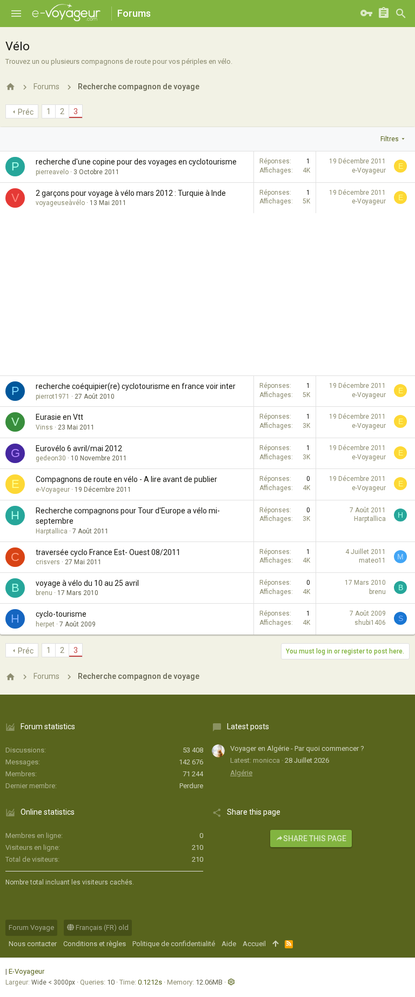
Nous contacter (33, 944)
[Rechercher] (401, 13)
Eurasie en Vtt (59, 417)
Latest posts (248, 726)
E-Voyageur (26, 971)
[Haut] (275, 944)
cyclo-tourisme (61, 614)
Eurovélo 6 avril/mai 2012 (79, 448)
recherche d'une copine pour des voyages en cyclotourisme (136, 161)
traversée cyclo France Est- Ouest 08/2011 (108, 552)
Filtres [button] (389, 139)
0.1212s (150, 982)
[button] (16, 13)
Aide (229, 944)
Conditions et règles (94, 944)
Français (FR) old (101, 927)
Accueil (254, 944)
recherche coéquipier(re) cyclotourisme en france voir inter (136, 386)
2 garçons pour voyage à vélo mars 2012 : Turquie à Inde (131, 193)
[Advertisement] (207, 294)
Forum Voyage (31, 927)
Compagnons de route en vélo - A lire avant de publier (126, 479)
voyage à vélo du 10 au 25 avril (87, 583)
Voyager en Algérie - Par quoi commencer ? (297, 748)
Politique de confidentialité (173, 944)
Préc (26, 112)
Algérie (241, 773)
